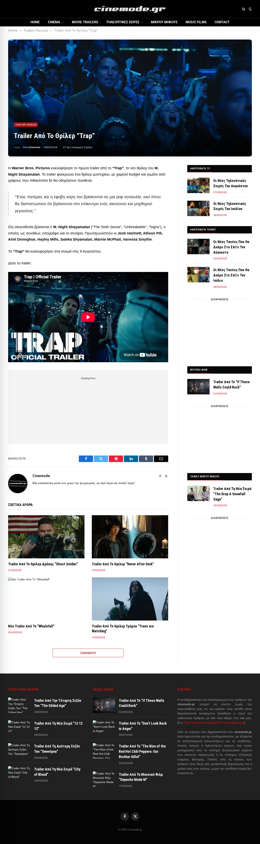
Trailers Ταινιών (25, 124)
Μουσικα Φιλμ (198, 369)
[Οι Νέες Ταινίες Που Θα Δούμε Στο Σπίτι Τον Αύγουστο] (198, 246)
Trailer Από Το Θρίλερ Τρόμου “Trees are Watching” (123, 628)
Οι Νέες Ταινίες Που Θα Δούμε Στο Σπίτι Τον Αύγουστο (231, 247)
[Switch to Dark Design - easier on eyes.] (250, 9)
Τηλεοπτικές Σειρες (122, 22)
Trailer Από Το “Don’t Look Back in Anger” (143, 726)
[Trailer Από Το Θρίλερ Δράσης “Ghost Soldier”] (46, 536)
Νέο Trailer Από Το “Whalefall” (31, 626)
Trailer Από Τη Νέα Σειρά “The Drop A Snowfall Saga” (232, 493)
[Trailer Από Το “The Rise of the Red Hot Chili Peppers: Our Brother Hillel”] (104, 751)
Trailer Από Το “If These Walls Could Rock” (231, 384)
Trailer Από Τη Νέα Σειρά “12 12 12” (58, 726)
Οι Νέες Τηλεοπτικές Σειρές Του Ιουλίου (229, 206)
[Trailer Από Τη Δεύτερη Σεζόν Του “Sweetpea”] (19, 751)
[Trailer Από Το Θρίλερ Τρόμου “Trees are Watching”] (130, 599)
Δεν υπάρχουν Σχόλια (79, 147)
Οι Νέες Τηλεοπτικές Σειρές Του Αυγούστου (230, 183)
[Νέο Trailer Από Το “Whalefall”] (46, 599)
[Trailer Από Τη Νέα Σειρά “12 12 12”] (19, 728)
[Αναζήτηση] (243, 9)
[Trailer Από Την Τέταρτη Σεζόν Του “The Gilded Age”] (19, 705)
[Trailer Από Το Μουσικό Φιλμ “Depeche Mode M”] (104, 779)
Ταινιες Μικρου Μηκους (204, 476)
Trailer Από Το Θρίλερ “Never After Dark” (123, 564)
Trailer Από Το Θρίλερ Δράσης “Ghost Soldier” (43, 564)
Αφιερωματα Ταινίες (203, 229)
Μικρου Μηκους (164, 22)
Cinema (54, 22)
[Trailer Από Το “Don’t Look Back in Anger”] (104, 728)
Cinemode (34, 147)
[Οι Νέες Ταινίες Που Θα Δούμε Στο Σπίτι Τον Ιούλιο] (198, 274)
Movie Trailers (85, 22)
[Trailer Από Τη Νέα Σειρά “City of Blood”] (19, 774)
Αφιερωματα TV (200, 168)
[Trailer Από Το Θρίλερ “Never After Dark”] (130, 536)
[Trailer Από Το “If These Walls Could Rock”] (198, 386)
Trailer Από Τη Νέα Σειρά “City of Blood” (57, 772)
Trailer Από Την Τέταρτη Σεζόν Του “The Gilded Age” (57, 703)
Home (35, 22)
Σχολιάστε (88, 653)
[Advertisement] (88, 409)
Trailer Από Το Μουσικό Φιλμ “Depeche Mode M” (141, 777)
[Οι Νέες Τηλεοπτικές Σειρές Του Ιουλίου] (198, 208)
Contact (222, 22)
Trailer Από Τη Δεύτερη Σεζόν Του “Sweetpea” (57, 749)
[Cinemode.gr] (130, 9)
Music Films (196, 22)
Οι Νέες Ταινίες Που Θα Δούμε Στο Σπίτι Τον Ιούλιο (231, 275)
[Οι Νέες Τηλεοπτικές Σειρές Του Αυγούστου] (198, 185)
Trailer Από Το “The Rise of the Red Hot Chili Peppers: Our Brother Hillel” (142, 751)
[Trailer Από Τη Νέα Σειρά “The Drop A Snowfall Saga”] (198, 493)
